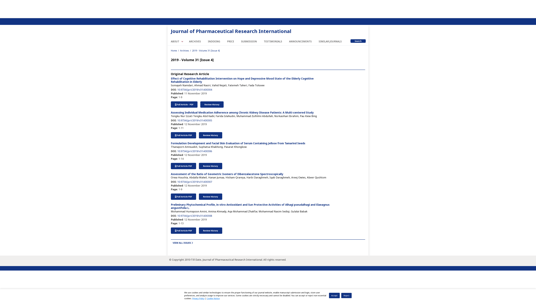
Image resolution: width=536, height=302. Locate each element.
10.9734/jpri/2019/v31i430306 (194, 151)
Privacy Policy (198, 298)
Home (174, 50)
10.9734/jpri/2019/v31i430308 (194, 215)
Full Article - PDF (185, 104)
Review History (211, 104)
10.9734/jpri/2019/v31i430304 (194, 89)
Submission (249, 41)
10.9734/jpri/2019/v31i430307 (194, 181)
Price (230, 41)
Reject (346, 295)
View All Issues (182, 242)
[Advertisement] (268, 8)
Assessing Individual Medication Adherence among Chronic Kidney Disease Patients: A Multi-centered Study (242, 112)
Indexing (214, 41)
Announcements (300, 41)
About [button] (175, 41)
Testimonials (273, 41)
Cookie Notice (213, 298)
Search (358, 41)
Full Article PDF (184, 135)
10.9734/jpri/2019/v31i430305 (194, 120)
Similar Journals (330, 41)
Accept (334, 295)
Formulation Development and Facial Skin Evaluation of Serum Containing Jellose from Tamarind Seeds (238, 143)
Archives (195, 41)
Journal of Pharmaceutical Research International (231, 31)
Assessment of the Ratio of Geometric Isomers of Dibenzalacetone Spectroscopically (227, 174)
